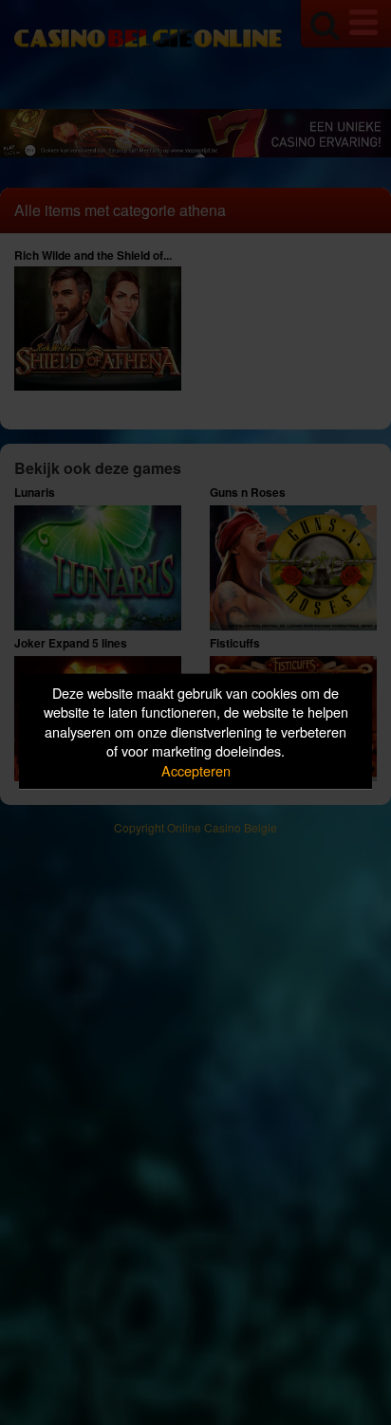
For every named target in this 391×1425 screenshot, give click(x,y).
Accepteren (196, 769)
